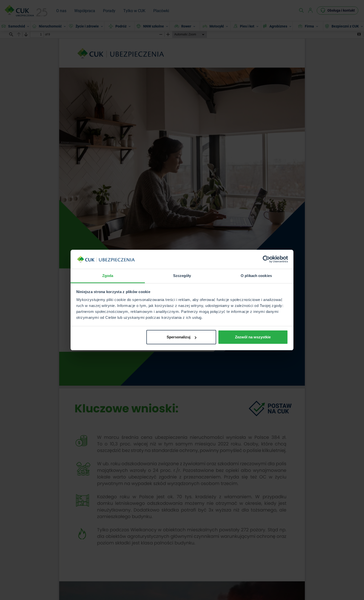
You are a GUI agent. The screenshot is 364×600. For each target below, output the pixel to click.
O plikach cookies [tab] (256, 276)
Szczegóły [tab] (182, 276)
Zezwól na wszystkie (253, 337)
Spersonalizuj (178, 337)
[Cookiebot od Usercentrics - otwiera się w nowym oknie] (266, 259)
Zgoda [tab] (107, 276)
